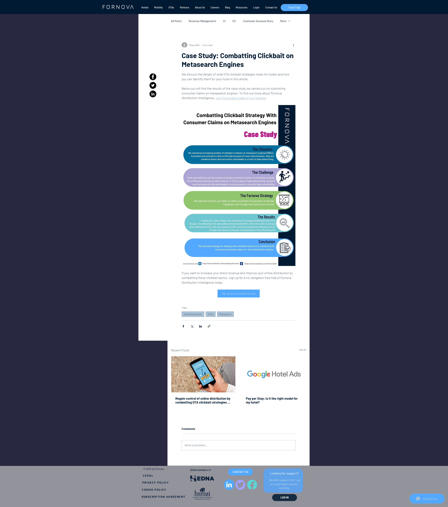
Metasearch (225, 314)
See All (302, 349)
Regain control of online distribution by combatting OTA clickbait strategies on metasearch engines (203, 400)
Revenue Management (202, 21)
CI (224, 21)
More (283, 21)
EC (234, 21)
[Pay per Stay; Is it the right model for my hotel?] (274, 374)
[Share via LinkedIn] (200, 326)
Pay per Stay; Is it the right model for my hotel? (272, 400)
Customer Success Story (258, 21)
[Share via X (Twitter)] (192, 326)
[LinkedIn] (152, 94)
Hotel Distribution (193, 314)
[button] (144, 8)
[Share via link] (209, 326)
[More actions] (293, 45)
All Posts (176, 21)
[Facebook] (152, 76)
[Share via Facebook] (183, 326)
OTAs (210, 314)
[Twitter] (152, 85)
